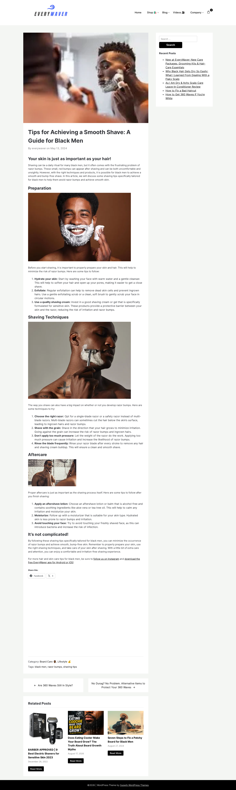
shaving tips (70, 666)
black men (40, 666)
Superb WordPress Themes (134, 785)
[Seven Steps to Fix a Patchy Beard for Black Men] (126, 733)
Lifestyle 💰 (64, 661)
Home (138, 12)
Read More (36, 768)
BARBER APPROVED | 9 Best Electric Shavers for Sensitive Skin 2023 (43, 753)
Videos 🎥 (179, 12)
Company (195, 12)
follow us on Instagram (106, 558)
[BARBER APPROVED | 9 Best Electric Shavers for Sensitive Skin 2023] (46, 745)
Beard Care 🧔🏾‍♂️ (48, 661)
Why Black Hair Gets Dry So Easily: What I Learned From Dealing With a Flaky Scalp (187, 75)
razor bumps (55, 666)
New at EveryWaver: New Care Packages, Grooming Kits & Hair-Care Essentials (185, 63)
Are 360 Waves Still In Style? (55, 685)
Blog (164, 12)
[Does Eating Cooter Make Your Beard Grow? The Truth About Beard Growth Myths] (86, 733)
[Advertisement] (86, 617)
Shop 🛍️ (152, 12)
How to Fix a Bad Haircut (181, 90)
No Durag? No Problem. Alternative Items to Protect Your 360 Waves (118, 685)
